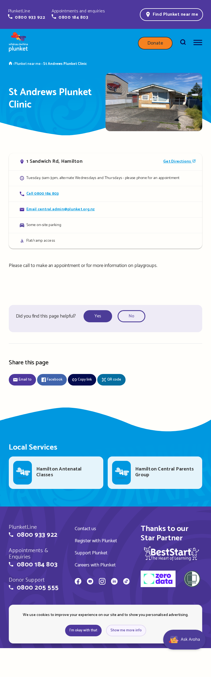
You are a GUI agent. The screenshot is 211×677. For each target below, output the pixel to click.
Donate (155, 43)
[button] (26, 14)
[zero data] (158, 580)
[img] (171, 553)
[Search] (183, 43)
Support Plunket (91, 553)
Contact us (85, 529)
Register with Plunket (96, 541)
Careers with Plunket (95, 565)
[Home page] (18, 43)
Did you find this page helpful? (46, 316)
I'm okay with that (83, 630)
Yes (98, 316)
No (131, 316)
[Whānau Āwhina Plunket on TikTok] (126, 582)
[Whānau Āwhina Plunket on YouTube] (90, 582)
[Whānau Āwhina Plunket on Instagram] (102, 582)
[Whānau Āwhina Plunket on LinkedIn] (114, 582)
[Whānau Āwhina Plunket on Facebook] (78, 582)
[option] (99, 316)
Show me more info (126, 630)
